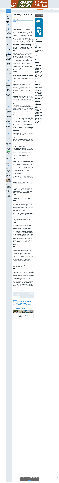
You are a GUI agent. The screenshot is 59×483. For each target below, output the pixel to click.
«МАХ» (22, 290)
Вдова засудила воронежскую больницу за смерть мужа (8, 116)
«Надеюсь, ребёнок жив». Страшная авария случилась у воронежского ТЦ (8, 153)
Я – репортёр (8, 151)
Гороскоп (12, 12)
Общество (8, 137)
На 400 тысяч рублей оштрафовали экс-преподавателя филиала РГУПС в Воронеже (8, 149)
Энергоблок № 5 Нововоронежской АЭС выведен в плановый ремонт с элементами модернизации (8, 162)
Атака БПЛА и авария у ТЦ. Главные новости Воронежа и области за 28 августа (8, 45)
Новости (8, 12)
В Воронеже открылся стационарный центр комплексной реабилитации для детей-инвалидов (8, 125)
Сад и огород (8, 72)
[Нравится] (14, 294)
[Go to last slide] (12, 313)
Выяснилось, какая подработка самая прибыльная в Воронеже (8, 187)
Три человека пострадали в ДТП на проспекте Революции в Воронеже (8, 103)
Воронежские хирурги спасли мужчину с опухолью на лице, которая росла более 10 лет (8, 130)
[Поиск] (52, 11)
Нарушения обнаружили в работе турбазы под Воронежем (8, 134)
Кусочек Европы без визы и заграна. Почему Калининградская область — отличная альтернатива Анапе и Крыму (8, 64)
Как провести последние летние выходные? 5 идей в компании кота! (8, 183)
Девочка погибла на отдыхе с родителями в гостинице (8, 86)
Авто (35, 43)
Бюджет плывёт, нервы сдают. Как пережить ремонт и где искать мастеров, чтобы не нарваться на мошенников (8, 139)
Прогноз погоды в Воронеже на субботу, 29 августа (8, 37)
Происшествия (8, 20)
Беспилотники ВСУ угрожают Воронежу (8, 29)
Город (35, 49)
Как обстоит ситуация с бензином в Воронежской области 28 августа (8, 70)
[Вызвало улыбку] (16, 294)
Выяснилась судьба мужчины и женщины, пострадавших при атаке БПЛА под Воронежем (8, 55)
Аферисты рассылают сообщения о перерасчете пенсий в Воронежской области (8, 121)
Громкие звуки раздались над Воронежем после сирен (8, 26)
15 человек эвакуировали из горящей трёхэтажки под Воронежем (8, 108)
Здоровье (8, 128)
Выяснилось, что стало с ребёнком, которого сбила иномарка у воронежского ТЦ (8, 112)
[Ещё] (50, 11)
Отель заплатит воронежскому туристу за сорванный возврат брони (8, 33)
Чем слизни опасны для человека (8, 73)
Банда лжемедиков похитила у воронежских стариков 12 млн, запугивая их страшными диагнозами (8, 171)
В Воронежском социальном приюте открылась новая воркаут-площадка (8, 90)
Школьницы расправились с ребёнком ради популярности (8, 77)
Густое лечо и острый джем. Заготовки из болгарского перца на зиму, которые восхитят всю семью (8, 95)
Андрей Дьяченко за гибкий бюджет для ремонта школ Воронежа (32, 314)
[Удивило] (20, 294)
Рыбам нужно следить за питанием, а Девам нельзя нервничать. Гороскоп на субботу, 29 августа (8, 50)
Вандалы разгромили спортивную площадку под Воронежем (8, 41)
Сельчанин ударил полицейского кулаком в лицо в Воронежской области (8, 82)
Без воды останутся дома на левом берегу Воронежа (8, 99)
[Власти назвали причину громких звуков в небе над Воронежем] (9, 16)
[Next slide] (33, 313)
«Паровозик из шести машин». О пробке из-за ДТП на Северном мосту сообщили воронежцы (8, 59)
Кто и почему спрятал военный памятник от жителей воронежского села (8, 191)
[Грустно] (22, 294)
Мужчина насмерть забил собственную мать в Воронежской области (8, 176)
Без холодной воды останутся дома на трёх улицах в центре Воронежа (8, 158)
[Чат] (57, 477)
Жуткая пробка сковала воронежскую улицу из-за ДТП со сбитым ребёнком (8, 144)
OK (29, 480)
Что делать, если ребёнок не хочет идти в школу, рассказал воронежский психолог (8, 196)
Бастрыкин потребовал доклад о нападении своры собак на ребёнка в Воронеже (8, 167)
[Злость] (24, 294)
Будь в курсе (8, 123)
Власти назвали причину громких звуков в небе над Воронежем (8, 22)
